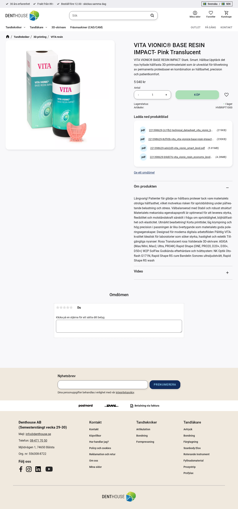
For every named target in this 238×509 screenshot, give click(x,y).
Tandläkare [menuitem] (36, 27)
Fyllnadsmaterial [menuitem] (194, 460)
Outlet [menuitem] (196, 27)
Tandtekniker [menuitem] (14, 27)
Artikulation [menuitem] (143, 429)
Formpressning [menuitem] (145, 441)
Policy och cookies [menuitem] (100, 448)
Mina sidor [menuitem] (95, 466)
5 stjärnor (71, 307)
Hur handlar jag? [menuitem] (99, 441)
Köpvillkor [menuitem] (95, 435)
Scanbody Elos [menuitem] (192, 448)
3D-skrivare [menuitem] (59, 27)
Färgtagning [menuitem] (191, 441)
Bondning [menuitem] (142, 435)
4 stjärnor (67, 307)
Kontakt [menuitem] (226, 27)
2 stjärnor (61, 307)
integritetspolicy (125, 392)
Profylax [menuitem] (188, 473)
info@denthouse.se (38, 434)
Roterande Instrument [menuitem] (197, 454)
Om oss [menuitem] (93, 460)
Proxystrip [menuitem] (190, 466)
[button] (210, 15)
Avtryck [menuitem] (188, 429)
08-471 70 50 (38, 440)
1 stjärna (57, 307)
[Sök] (152, 15)
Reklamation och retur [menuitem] (102, 454)
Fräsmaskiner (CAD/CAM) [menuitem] (86, 27)
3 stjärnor (64, 307)
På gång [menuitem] (210, 27)
